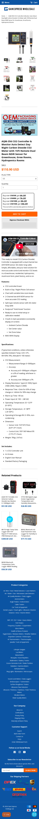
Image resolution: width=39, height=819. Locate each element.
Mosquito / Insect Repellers (19, 658)
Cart (35, 2)
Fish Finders (19, 623)
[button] (19, 225)
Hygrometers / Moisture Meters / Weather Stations (19, 634)
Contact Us (19, 736)
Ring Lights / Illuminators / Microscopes (19, 671)
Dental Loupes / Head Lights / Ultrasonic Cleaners (19, 610)
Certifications (19, 713)
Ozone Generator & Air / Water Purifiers (19, 663)
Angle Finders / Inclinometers (19, 602)
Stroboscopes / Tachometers (19, 682)
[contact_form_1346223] (34, 814)
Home (3, 16)
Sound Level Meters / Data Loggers (19, 679)
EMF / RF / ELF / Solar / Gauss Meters (19, 620)
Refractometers (19, 669)
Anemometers (19, 599)
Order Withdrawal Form (19, 742)
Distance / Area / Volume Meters (19, 613)
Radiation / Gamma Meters (19, 666)
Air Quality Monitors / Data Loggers (19, 596)
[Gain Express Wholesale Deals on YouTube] (24, 752)
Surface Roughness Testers (19, 684)
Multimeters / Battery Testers (19, 661)
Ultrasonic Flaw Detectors (19, 687)
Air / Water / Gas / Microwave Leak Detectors (19, 593)
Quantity (5, 184)
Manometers (19, 655)
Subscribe (30, 770)
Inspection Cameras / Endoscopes (19, 637)
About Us (20, 710)
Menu (6, 2)
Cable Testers (19, 604)
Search (19, 731)
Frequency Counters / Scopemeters (19, 626)
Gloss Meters (19, 628)
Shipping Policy (19, 718)
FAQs (19, 739)
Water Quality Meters (19, 698)
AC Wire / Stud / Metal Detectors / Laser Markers (19, 591)
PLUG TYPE (6, 175)
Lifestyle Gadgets (19, 650)
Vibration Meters (19, 695)
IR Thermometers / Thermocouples (19, 639)
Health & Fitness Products (19, 631)
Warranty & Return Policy (19, 721)
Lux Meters (19, 652)
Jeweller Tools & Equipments (19, 642)
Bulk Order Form (19, 734)
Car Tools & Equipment (19, 607)
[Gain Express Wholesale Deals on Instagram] (19, 752)
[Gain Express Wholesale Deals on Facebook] (15, 752)
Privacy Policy (19, 715)
